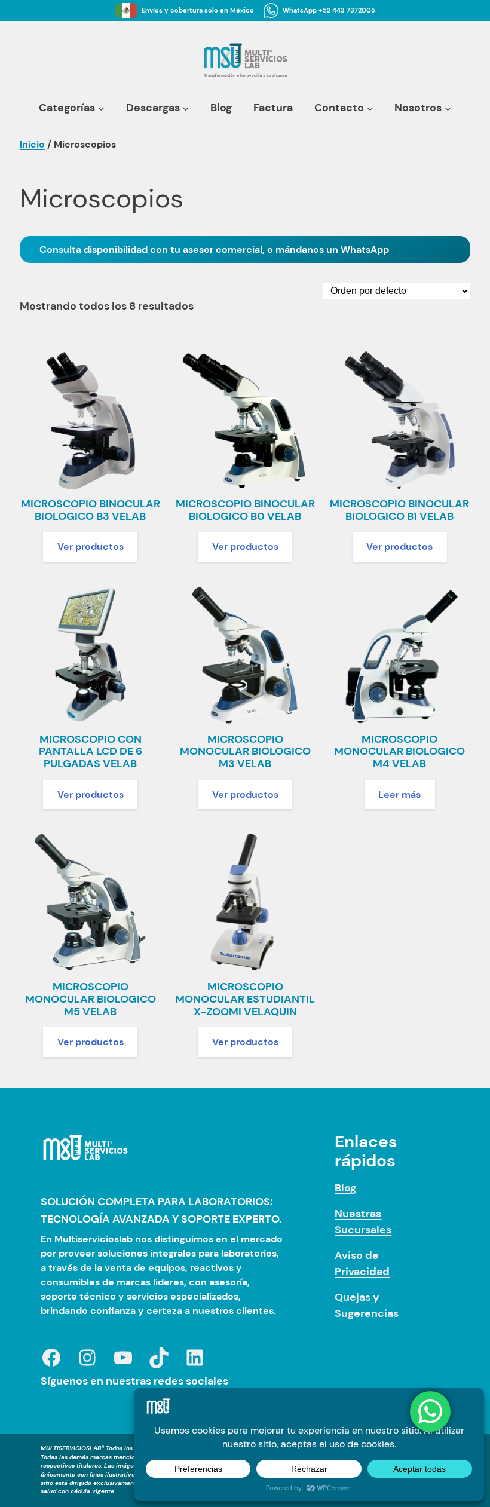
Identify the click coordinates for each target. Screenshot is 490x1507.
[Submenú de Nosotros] (448, 108)
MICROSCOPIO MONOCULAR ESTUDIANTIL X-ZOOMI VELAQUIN (245, 999)
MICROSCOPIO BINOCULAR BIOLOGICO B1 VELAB (399, 510)
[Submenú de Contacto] (370, 108)
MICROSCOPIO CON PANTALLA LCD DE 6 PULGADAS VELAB (90, 751)
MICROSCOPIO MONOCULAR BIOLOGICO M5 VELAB (90, 999)
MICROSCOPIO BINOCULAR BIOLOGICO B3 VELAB (90, 510)
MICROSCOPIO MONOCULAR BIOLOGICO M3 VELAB (245, 751)
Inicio (32, 144)
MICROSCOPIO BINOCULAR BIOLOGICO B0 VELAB (245, 510)
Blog (345, 1188)
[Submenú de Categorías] (101, 108)
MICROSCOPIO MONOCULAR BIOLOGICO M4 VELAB (399, 751)
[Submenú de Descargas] (185, 108)
